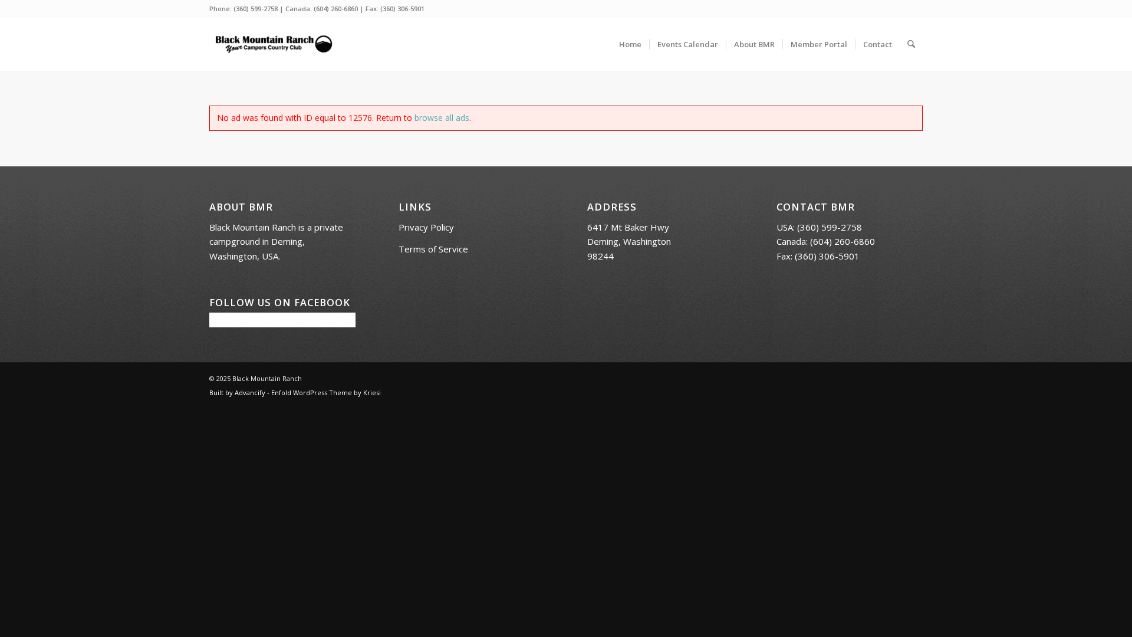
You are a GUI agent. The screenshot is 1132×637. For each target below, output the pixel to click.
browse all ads (441, 117)
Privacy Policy (426, 227)
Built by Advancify (237, 392)
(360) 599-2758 (255, 8)
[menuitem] (630, 44)
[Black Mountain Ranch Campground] (273, 44)
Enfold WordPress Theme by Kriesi (326, 392)
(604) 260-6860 (336, 8)
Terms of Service (433, 249)
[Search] (911, 44)
